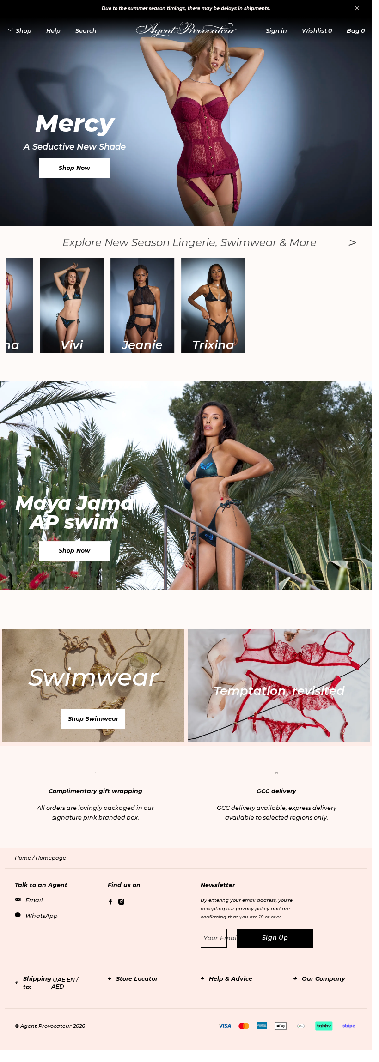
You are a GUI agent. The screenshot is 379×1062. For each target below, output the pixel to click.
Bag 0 (356, 30)
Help (53, 30)
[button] (276, 30)
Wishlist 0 (317, 30)
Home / (25, 858)
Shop (23, 30)
